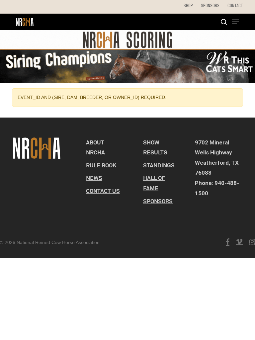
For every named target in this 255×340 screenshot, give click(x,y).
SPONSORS (158, 201)
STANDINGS (159, 165)
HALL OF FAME (154, 183)
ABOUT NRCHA (95, 147)
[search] (223, 22)
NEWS (94, 177)
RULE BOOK (101, 165)
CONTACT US (103, 190)
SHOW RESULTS (155, 147)
